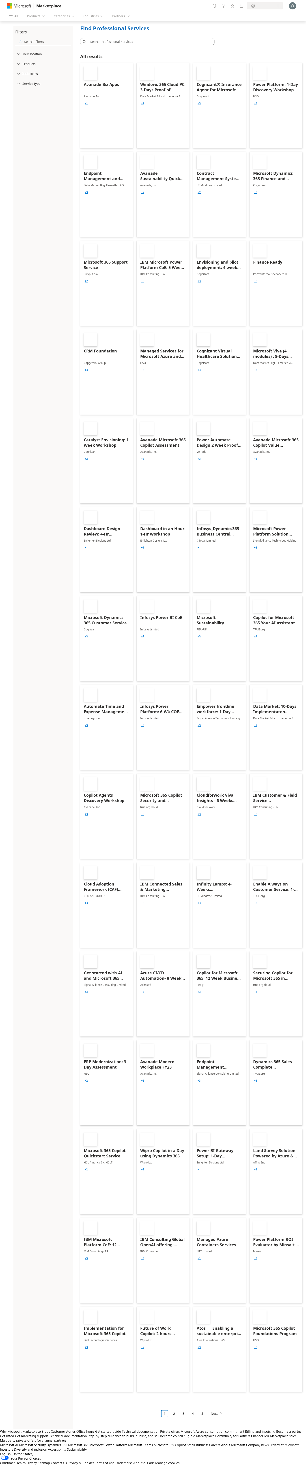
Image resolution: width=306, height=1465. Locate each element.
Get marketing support (31, 1436)
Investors (6, 1449)
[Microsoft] (19, 6)
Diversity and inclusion (30, 1449)
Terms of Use (104, 1463)
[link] (106, 105)
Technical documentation (140, 1431)
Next (214, 1413)
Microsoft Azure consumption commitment (213, 1431)
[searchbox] (47, 41)
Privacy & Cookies (81, 1463)
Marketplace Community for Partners (223, 1436)
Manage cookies (167, 1463)
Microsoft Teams (140, 1445)
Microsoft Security (32, 1445)
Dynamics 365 (57, 1445)
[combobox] (149, 41)
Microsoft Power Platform (108, 1445)
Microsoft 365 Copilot (170, 1445)
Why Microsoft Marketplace (20, 1431)
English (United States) (16, 1454)
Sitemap (44, 1463)
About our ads (143, 1463)
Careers (214, 1445)
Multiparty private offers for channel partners (33, 1440)
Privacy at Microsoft (284, 1445)
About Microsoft (233, 1445)
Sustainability (77, 1449)
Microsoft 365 (78, 1445)
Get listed (7, 1436)
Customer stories (63, 1431)
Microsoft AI (9, 1445)
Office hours (85, 1431)
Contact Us (59, 1463)
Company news (257, 1445)
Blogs (46, 1431)
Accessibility (57, 1449)
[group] (86, 103)
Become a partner (289, 1431)
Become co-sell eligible (177, 1436)
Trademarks (123, 1463)
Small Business (197, 1445)
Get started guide (108, 1431)
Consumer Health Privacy (18, 1463)
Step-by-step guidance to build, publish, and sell (123, 1436)
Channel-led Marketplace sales (273, 1436)
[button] (83, 41)
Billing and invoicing (260, 1431)
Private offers (170, 1431)
